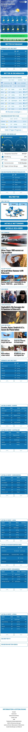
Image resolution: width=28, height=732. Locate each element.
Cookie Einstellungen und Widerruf (14, 726)
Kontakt (14, 711)
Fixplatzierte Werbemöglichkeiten (14, 721)
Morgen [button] (14, 204)
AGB (14, 719)
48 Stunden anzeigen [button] (13, 112)
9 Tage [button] (23, 204)
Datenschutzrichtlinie (14, 715)
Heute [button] (5, 204)
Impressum (14, 713)
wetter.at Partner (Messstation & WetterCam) (14, 725)
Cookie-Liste (14, 717)
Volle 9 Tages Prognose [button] (13, 130)
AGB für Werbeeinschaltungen (14, 723)
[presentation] (7, 69)
